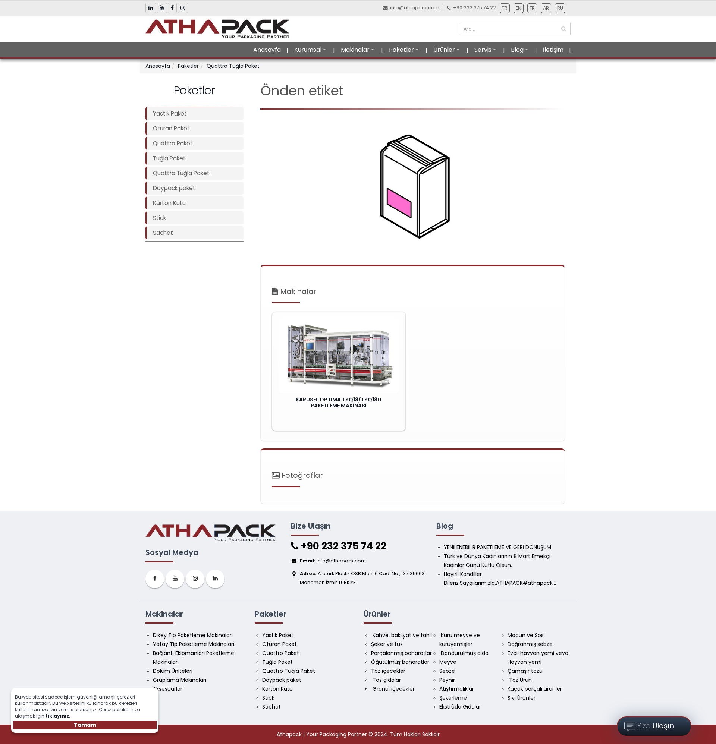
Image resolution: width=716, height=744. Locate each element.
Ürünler (444, 49)
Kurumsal (307, 49)
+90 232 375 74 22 (342, 546)
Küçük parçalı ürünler (535, 689)
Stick (159, 218)
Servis (483, 49)
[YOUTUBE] (175, 579)
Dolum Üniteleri (172, 671)
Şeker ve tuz (387, 644)
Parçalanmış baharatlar (401, 653)
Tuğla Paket (169, 158)
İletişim (553, 49)
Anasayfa (267, 49)
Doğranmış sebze (530, 644)
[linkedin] (215, 579)
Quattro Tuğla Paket (233, 66)
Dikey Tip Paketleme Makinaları (193, 635)
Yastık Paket (170, 113)
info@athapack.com (414, 7)
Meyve (447, 662)
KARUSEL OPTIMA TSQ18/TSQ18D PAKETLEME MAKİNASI (338, 403)
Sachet (163, 233)
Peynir (447, 680)
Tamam (85, 725)
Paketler (401, 49)
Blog (517, 49)
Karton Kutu (169, 203)
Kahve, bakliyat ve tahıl (401, 635)
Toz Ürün (520, 680)
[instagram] (195, 579)
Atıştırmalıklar (456, 689)
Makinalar (355, 49)
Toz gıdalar (386, 680)
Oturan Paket (171, 128)
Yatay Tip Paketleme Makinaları (193, 644)
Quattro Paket (173, 143)
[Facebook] (154, 579)
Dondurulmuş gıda (464, 653)
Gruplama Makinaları (179, 680)
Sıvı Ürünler (522, 698)
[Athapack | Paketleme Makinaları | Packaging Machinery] (219, 28)
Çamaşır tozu (525, 671)
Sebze (447, 671)
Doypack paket (174, 188)
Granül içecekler (393, 689)
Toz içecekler (388, 671)
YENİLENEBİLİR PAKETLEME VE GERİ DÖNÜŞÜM (497, 547)
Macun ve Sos (526, 635)
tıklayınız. (57, 716)
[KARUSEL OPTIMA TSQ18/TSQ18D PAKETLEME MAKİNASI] (339, 355)
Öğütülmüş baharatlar (400, 662)
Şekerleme (453, 698)
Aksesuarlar (167, 689)
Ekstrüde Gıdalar (460, 706)
